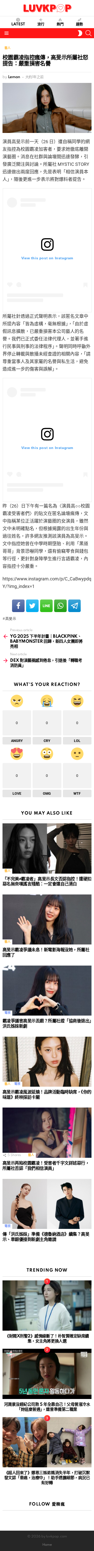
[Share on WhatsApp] (60, 605)
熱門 (60, 24)
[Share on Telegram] (74, 605)
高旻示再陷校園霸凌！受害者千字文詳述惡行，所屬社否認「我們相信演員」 (46, 1166)
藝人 (7, 871)
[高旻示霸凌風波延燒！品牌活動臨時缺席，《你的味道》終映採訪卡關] (47, 1062)
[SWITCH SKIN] (80, 33)
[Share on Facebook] (18, 605)
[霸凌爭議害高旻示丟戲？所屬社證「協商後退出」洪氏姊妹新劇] (47, 991)
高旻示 (10, 619)
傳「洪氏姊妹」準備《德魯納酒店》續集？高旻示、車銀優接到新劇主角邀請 (46, 1237)
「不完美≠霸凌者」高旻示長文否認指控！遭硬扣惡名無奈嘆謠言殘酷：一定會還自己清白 (47, 882)
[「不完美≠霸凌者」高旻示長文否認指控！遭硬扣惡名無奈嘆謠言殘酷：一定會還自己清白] (47, 848)
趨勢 (79, 24)
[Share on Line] (46, 605)
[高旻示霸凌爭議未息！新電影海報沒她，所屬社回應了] (47, 919)
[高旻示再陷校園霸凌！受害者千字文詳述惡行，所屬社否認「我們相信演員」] (47, 1133)
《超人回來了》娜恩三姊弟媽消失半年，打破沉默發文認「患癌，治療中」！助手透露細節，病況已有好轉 (47, 1478)
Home (47, 1544)
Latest (18, 24)
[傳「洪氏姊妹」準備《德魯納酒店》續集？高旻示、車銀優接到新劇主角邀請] (47, 1204)
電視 (7, 1013)
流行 (40, 24)
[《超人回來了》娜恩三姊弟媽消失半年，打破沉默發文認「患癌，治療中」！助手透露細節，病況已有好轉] (47, 1442)
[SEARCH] (88, 33)
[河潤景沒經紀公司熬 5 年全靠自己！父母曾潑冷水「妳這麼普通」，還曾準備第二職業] (47, 1374)
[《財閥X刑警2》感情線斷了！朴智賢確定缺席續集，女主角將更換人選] (47, 1305)
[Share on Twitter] (32, 605)
